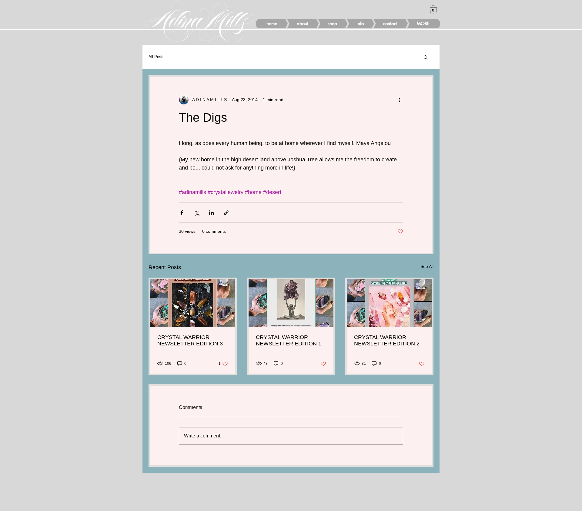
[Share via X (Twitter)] (196, 213)
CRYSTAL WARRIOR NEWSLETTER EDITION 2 (387, 340)
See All (426, 266)
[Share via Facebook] (182, 213)
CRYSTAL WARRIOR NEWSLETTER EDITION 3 (190, 340)
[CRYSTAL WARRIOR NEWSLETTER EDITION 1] (291, 303)
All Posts (157, 56)
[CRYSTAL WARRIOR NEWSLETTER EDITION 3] (192, 303)
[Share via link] (226, 213)
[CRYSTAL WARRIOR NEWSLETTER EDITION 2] (389, 303)
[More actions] (399, 99)
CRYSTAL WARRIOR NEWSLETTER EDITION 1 (288, 340)
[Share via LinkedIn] (211, 213)
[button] (433, 9)
